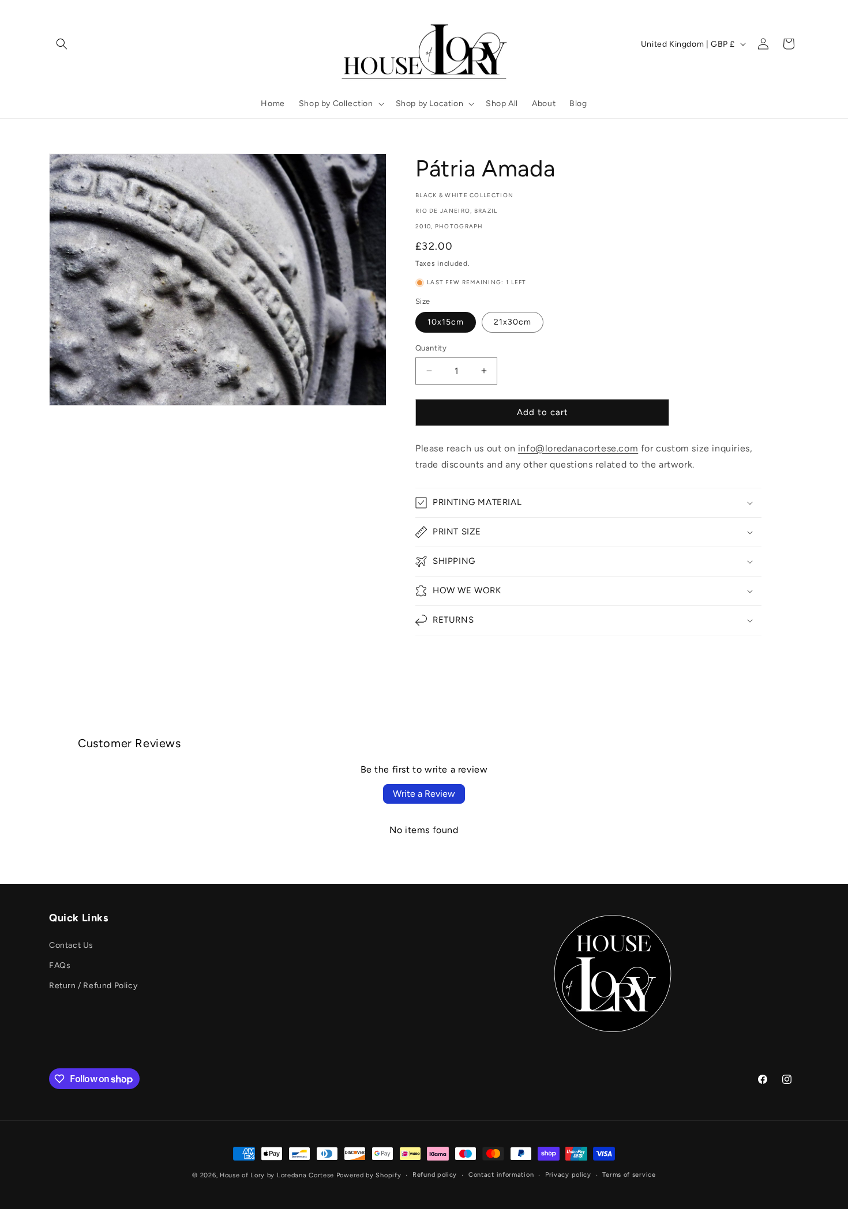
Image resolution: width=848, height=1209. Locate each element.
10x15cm (445, 322)
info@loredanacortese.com (578, 448)
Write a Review (424, 793)
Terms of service (628, 1174)
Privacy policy (568, 1174)
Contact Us (71, 945)
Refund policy (434, 1174)
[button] (61, 44)
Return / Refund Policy (93, 985)
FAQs (59, 965)
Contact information (501, 1174)
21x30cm (512, 322)
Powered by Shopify (369, 1175)
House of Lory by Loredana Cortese (277, 1175)
